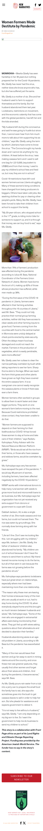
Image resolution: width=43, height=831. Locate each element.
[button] (4, 5)
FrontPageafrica (7, 33)
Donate (37, 9)
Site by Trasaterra (34, 823)
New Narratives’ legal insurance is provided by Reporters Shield (21, 814)
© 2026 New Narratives (10, 823)
